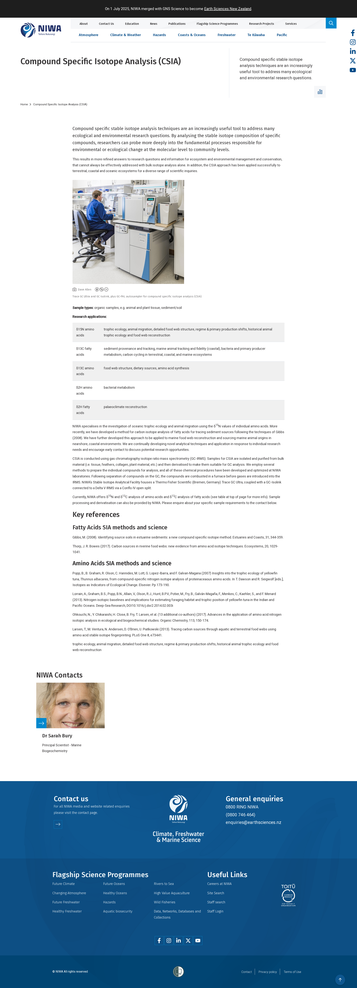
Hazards (159, 35)
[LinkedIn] (353, 51)
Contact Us (106, 23)
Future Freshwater (66, 902)
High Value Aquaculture (172, 893)
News (153, 23)
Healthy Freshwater (67, 911)
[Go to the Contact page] (58, 824)
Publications (177, 23)
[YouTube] (353, 70)
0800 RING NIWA (242, 807)
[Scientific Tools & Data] (320, 92)
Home (24, 104)
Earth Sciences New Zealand (227, 9)
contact (83, 812)
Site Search (215, 893)
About (84, 23)
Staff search (216, 902)
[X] (353, 61)
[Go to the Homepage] (40, 30)
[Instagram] (353, 42)
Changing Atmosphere (69, 893)
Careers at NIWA (219, 884)
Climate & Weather (125, 35)
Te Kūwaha (256, 35)
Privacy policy (268, 972)
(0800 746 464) (240, 814)
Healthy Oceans (115, 893)
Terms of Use (292, 972)
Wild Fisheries (164, 902)
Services (291, 23)
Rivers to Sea (164, 884)
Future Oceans (114, 884)
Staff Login (215, 911)
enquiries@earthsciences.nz (253, 822)
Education (132, 23)
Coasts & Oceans (192, 35)
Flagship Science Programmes (217, 23)
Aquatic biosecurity (117, 911)
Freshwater (227, 35)
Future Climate (63, 884)
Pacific (282, 35)
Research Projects (261, 23)
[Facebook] (353, 33)
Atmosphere (88, 35)
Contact (246, 972)
